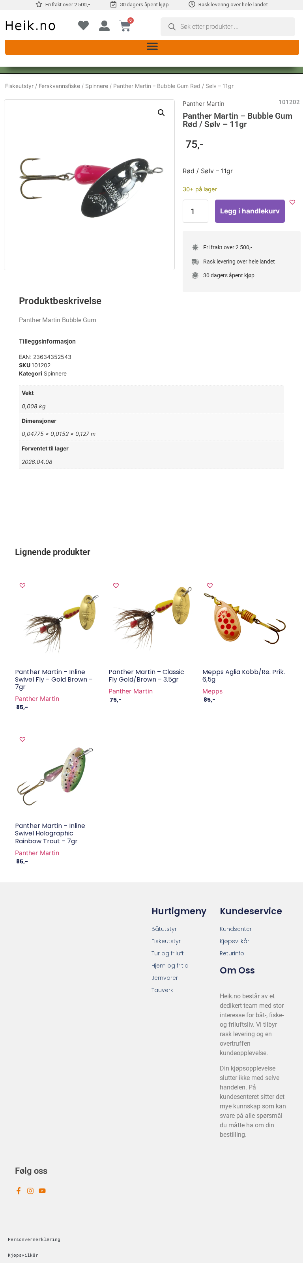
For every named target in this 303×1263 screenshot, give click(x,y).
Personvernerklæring (34, 1239)
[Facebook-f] (18, 1190)
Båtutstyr (164, 929)
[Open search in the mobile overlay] (228, 26)
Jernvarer (165, 978)
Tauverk (162, 990)
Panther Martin (203, 103)
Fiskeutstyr (19, 85)
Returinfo (232, 953)
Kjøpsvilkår (234, 941)
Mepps (212, 691)
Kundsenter (236, 929)
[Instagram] (30, 1190)
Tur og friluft (168, 953)
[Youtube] (42, 1190)
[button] (152, 46)
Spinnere (96, 85)
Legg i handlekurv (250, 211)
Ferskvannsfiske (59, 85)
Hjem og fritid (170, 966)
